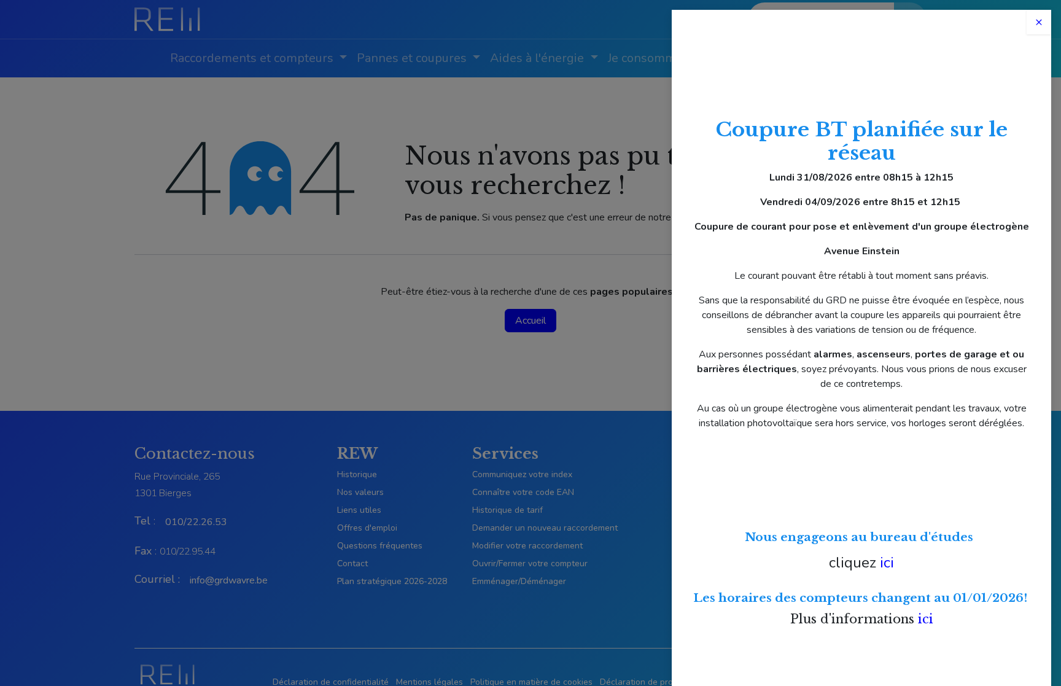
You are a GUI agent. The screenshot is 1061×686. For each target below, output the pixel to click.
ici (887, 562)
